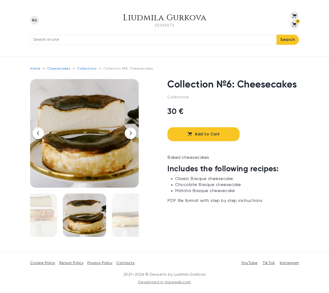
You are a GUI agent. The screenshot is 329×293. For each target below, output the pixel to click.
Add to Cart (207, 134)
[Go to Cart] (294, 16)
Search (287, 40)
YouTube (249, 263)
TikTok (269, 263)
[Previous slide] (38, 133)
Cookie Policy (42, 263)
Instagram (289, 263)
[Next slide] (130, 133)
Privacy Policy (99, 263)
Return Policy (71, 263)
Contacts (125, 263)
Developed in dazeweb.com (164, 282)
